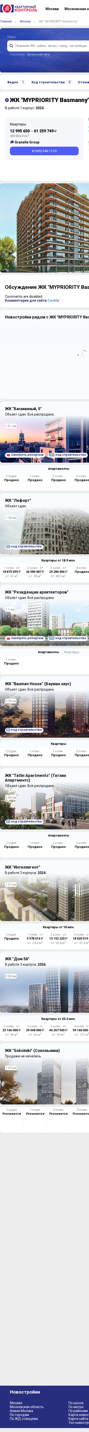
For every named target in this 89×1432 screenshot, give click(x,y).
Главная (6, 21)
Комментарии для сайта (32, 300)
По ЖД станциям (24, 1419)
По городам (19, 1415)
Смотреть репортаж (27, 454)
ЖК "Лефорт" (18, 500)
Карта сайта (78, 1419)
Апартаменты (58, 469)
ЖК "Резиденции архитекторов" (36, 592)
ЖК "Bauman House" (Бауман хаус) (38, 683)
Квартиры (71, 652)
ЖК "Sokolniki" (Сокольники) (32, 1050)
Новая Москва (21, 1411)
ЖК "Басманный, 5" (23, 408)
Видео (15, 82)
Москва (25, 21)
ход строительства (67, 454)
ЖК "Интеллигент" (22, 867)
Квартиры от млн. (58, 560)
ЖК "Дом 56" (17, 959)
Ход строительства (50, 82)
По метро (76, 1407)
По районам (78, 1411)
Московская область (27, 1407)
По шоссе (76, 1403)
